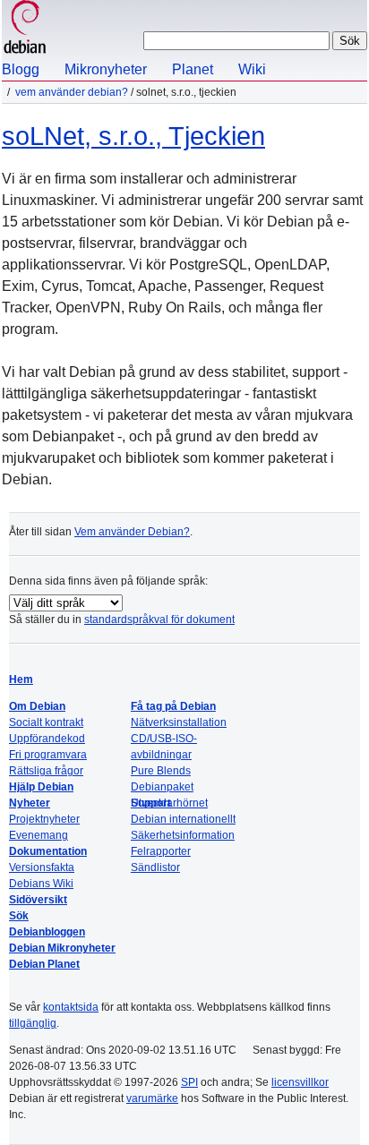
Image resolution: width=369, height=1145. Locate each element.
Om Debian (37, 706)
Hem (21, 679)
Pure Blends (161, 771)
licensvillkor (300, 1082)
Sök (19, 916)
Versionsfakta (41, 867)
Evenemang (38, 835)
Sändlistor (155, 867)
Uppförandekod (47, 738)
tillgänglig (32, 1023)
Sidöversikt (38, 899)
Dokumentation (48, 851)
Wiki (252, 69)
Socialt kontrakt (46, 722)
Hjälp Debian (41, 787)
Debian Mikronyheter (62, 948)
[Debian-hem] (25, 29)
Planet (192, 69)
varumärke (152, 1098)
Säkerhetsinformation (183, 835)
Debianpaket (162, 787)
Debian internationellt (183, 819)
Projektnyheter (44, 819)
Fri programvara (48, 754)
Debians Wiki (41, 883)
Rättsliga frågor (46, 771)
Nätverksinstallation (179, 722)
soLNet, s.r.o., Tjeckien (133, 136)
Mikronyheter (105, 69)
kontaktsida (71, 1007)
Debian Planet (44, 964)
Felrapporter (161, 851)
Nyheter (29, 803)
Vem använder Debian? (71, 92)
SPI (189, 1082)
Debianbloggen (47, 932)
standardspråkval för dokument (159, 619)
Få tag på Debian (173, 706)
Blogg (20, 69)
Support (151, 803)
